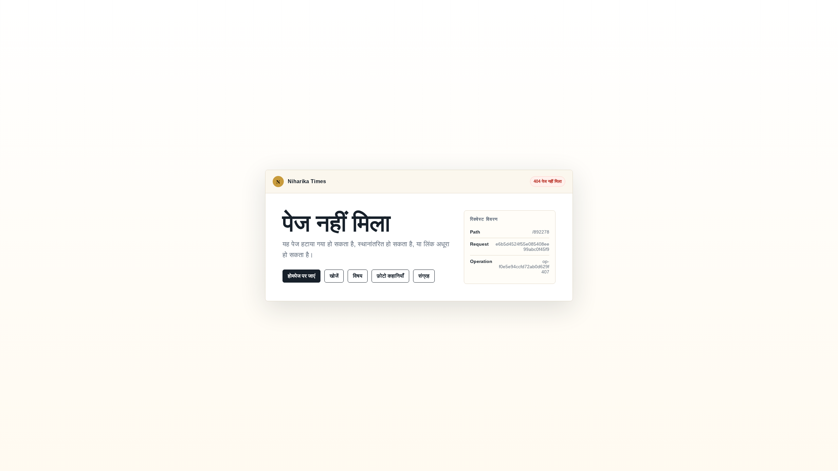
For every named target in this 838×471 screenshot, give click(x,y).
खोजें (334, 276)
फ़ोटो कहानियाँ (390, 276)
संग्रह (423, 276)
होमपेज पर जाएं (301, 276)
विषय (357, 276)
